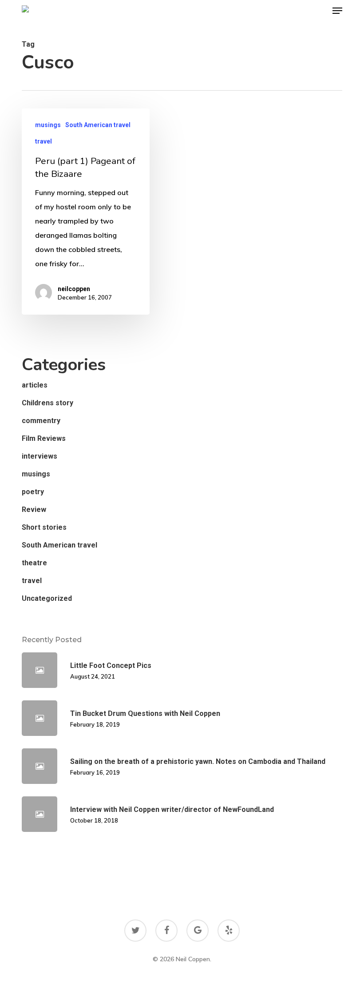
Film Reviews (44, 438)
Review (34, 509)
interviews (39, 456)
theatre (34, 563)
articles (34, 385)
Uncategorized (47, 598)
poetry (33, 492)
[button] (337, 10)
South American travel (98, 124)
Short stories (44, 527)
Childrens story (47, 403)
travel (43, 141)
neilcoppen (74, 288)
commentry (41, 420)
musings (48, 124)
